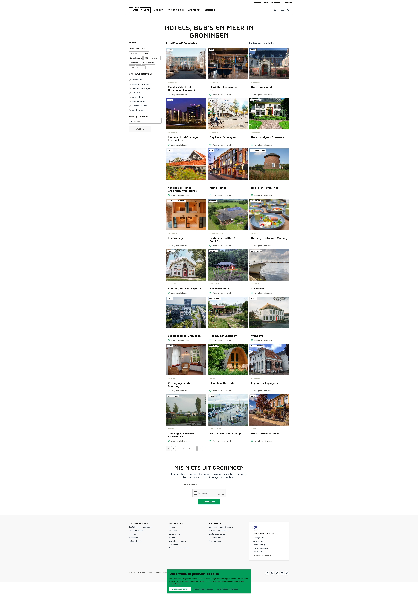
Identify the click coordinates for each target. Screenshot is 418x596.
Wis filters (140, 129)
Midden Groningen (141, 88)
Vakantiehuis (135, 63)
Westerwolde (138, 110)
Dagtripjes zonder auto (217, 534)
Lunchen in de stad (216, 537)
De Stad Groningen (136, 530)
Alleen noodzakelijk (203, 589)
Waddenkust (134, 537)
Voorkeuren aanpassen (227, 589)
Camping (141, 67)
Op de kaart (287, 2)
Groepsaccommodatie (139, 53)
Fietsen (172, 527)
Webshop (257, 2)
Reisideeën (215, 523)
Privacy (149, 573)
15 (200, 449)
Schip (132, 67)
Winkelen (172, 537)
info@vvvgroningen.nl (262, 555)
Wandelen (173, 530)
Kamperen (155, 58)
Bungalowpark (136, 58)
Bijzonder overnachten (177, 541)
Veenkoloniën (138, 97)
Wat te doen (176, 523)
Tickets (266, 2)
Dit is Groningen (138, 523)
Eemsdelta (137, 79)
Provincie (132, 534)
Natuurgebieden (135, 541)
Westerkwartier (139, 105)
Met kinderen (174, 544)
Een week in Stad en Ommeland (221, 527)
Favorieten (275, 2)
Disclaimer (141, 573)
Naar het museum (215, 541)
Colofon (157, 573)
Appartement (148, 63)
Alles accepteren (180, 589)
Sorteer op (255, 43)
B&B (146, 58)
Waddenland (138, 101)
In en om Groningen (141, 84)
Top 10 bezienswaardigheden (140, 527)
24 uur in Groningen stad (218, 530)
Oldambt (136, 92)
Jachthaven (134, 49)
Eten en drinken (175, 534)
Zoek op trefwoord (138, 116)
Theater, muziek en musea (179, 548)
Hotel (144, 49)
